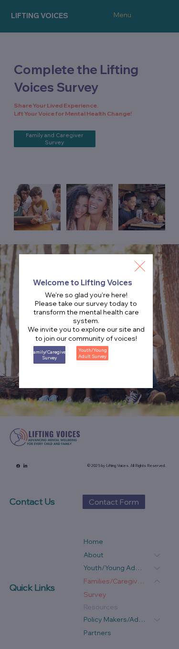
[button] (140, 266)
